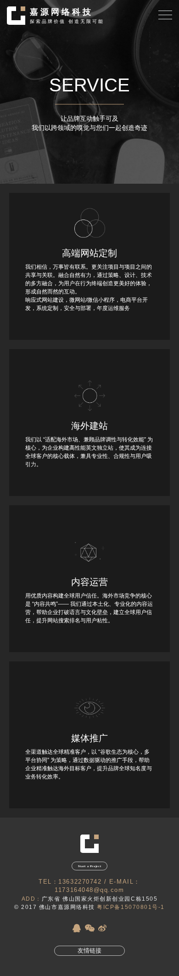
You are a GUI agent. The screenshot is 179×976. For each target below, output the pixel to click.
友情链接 (89, 951)
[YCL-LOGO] (89, 851)
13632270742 (79, 882)
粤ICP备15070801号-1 (131, 907)
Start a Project (89, 866)
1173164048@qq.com (89, 890)
